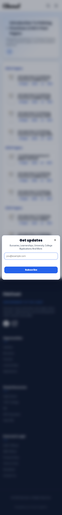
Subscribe (31, 269)
